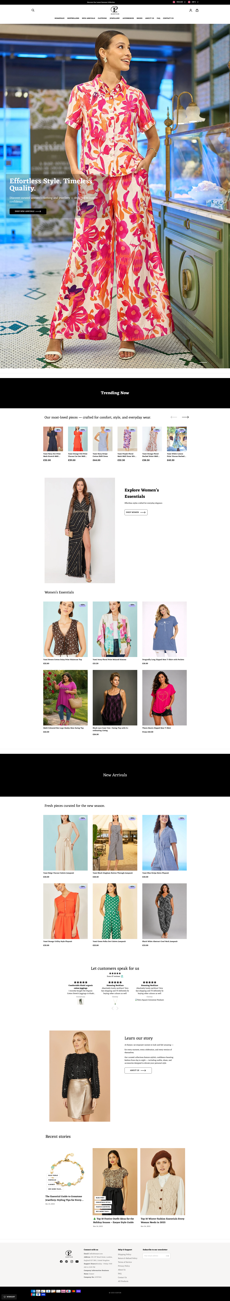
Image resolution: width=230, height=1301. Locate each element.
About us (134, 1070)
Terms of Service (125, 1262)
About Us (122, 1270)
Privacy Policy (124, 1266)
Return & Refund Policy (127, 1258)
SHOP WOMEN (132, 512)
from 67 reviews (113, 976)
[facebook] (61, 1261)
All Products (123, 1281)
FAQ (119, 1273)
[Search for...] (33, 10)
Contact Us (122, 1277)
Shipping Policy (124, 1254)
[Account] (190, 10)
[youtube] (77, 1261)
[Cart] (197, 10)
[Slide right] (185, 417)
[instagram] (72, 1261)
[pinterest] (66, 1261)
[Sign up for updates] (167, 1255)
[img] (115, 973)
